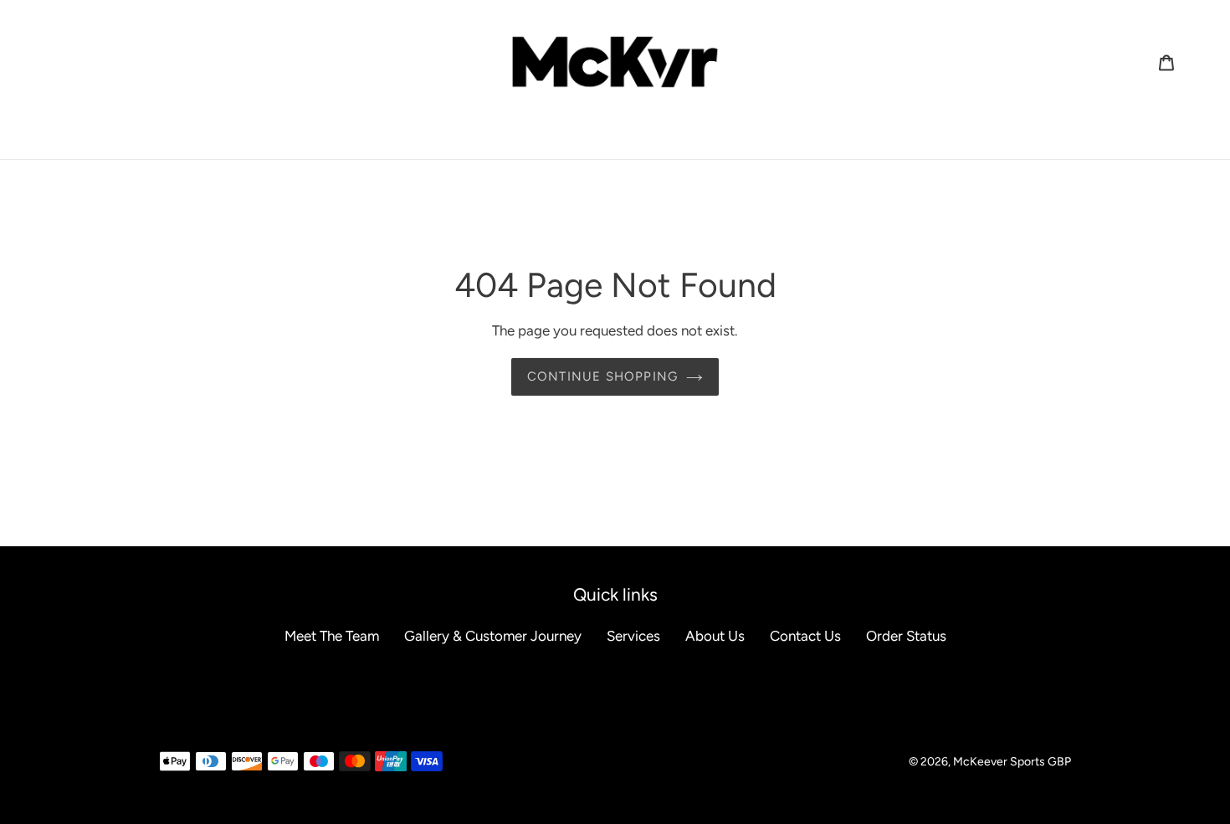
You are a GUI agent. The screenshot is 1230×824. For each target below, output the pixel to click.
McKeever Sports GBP (1012, 762)
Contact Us (805, 635)
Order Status (906, 635)
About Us (715, 635)
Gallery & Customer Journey (493, 635)
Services (633, 635)
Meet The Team (331, 635)
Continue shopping (602, 376)
